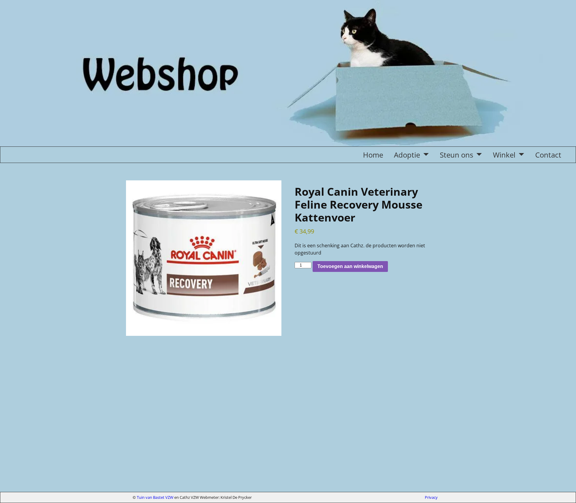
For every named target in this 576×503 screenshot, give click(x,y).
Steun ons (456, 155)
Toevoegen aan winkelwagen (350, 266)
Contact (548, 155)
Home (373, 155)
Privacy (431, 497)
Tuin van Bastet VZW (155, 497)
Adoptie (407, 155)
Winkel (504, 155)
